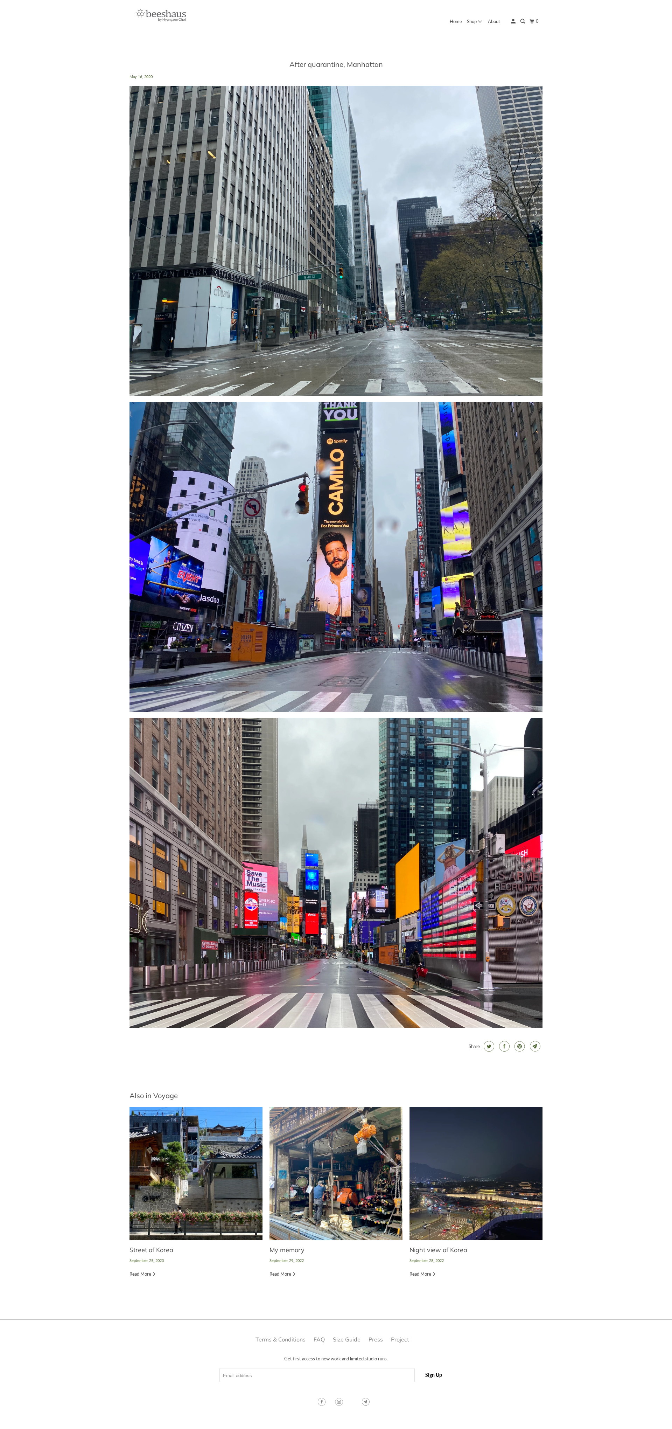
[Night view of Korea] (476, 1173)
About (494, 21)
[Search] (523, 21)
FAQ (319, 1339)
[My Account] (514, 21)
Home (456, 21)
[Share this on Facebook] (503, 1046)
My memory (287, 1250)
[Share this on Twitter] (488, 1046)
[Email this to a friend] (534, 1046)
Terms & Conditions (280, 1339)
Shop (472, 21)
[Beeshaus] (161, 17)
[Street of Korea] (196, 1173)
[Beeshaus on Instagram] (339, 1402)
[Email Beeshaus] (366, 1402)
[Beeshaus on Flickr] (353, 1402)
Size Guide (346, 1339)
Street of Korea (151, 1250)
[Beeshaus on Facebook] (322, 1402)
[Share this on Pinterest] (519, 1046)
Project (400, 1339)
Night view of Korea (438, 1250)
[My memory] (336, 1173)
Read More (141, 1274)
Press (376, 1339)
